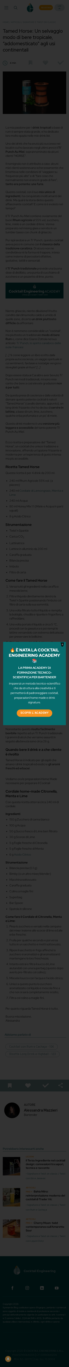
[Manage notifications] (8, 1359)
